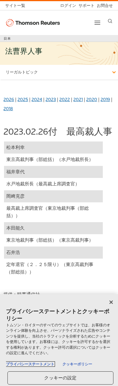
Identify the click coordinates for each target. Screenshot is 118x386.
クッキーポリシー (77, 364)
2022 (64, 99)
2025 (22, 99)
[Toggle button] (97, 22)
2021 (78, 99)
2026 (8, 99)
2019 (105, 99)
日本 (7, 38)
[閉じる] (111, 302)
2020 (91, 99)
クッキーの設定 (60, 377)
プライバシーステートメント (30, 364)
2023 (51, 99)
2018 (8, 108)
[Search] (110, 21)
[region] (59, 340)
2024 (37, 99)
